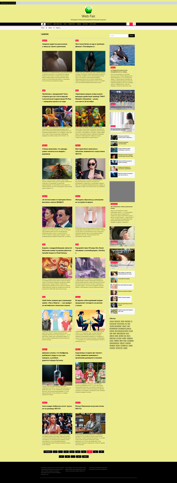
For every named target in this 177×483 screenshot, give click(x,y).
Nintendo (127, 321)
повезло (122, 343)
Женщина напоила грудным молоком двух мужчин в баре (125, 155)
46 (78, 456)
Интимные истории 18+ (124, 328)
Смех (111, 333)
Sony (128, 323)
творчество (119, 347)
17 (61, 456)
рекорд (118, 345)
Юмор (114, 333)
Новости (49, 23)
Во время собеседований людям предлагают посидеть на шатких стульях (89, 302)
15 (95, 451)
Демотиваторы (57, 23)
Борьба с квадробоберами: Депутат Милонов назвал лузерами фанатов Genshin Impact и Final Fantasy (57, 250)
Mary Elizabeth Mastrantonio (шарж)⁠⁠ (125, 304)
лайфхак (116, 340)
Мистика (85, 23)
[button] (127, 24)
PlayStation (113, 323)
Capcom (112, 321)
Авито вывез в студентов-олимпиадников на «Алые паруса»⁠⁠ (122, 266)
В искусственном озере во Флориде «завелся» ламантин (124, 149)
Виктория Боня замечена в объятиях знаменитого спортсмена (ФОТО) (90, 151)
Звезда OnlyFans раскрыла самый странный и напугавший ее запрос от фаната (125, 161)
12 (77, 451)
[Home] (43, 24)
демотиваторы (121, 333)
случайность (124, 345)
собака (131, 345)
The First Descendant (116, 326)
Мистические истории (121, 331)
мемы (121, 340)
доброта (112, 335)
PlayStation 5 (120, 323)
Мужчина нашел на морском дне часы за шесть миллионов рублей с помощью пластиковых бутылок (125, 174)
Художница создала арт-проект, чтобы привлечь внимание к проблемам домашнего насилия (88, 355)
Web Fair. (88, 16)
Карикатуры (71, 23)
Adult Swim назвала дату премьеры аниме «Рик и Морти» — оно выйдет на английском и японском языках (57, 302)
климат (124, 338)
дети (127, 333)
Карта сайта (93, 23)
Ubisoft (124, 326)
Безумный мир (114, 328)
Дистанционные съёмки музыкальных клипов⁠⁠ (122, 207)
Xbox (128, 326)
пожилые (128, 343)
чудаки (125, 347)
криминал (130, 338)
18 (67, 456)
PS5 (126, 323)
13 (83, 451)
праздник (112, 345)
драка (116, 335)
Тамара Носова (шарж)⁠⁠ (116, 244)
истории (118, 338)
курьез (111, 340)
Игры (65, 23)
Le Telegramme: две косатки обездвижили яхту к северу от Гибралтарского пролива (119, 71)
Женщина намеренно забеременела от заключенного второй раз (120, 129)
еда (125, 335)
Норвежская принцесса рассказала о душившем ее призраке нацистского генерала (124, 168)
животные (113, 338)
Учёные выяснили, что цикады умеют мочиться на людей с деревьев (54, 151)
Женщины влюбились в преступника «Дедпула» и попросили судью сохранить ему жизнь (125, 136)
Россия (131, 331)
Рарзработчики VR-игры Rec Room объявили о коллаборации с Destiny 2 (90, 250)
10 (66, 451)
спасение (112, 347)
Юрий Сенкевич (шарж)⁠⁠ (124, 297)
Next (85, 456)
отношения (130, 340)
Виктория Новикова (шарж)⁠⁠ (125, 285)
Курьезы (79, 23)
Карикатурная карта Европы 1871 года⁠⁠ (125, 310)
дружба (121, 335)
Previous (48, 451)
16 (101, 451)
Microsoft (117, 321)
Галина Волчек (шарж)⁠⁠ (124, 278)
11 (72, 451)
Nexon (122, 321)
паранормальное (114, 343)
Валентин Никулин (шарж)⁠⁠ (125, 291)
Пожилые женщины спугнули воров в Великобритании (123, 143)
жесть (128, 335)
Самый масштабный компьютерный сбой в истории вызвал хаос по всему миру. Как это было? (121, 107)
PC (131, 321)
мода (124, 340)
